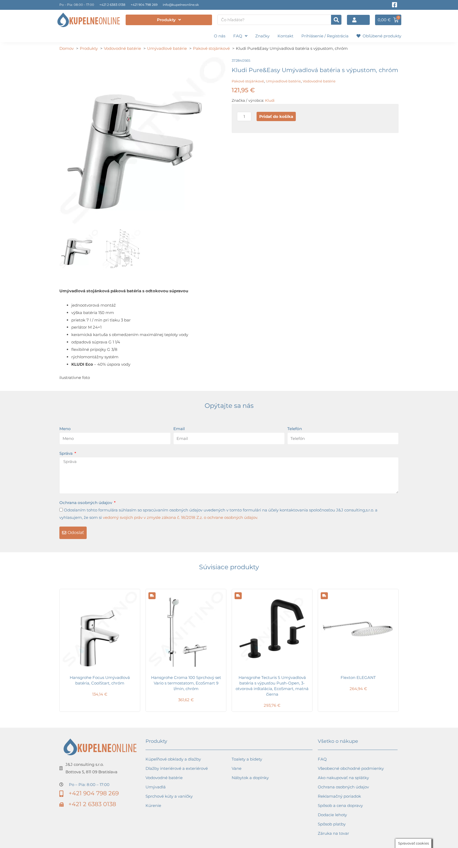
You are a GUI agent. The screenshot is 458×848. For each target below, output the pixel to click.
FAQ (237, 35)
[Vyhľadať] (336, 20)
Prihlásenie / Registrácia (325, 35)
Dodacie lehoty (332, 814)
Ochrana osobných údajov (86, 502)
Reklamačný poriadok (339, 796)
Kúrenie (153, 805)
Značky (262, 35)
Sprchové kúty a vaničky (169, 796)
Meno (65, 428)
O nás (219, 35)
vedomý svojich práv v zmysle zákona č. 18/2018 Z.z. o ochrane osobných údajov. (180, 517)
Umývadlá (156, 786)
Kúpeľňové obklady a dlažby (173, 759)
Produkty (166, 19)
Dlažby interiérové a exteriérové (177, 768)
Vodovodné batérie (319, 81)
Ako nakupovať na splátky (343, 777)
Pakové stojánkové (248, 81)
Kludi (270, 100)
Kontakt (285, 35)
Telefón (294, 428)
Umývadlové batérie (283, 81)
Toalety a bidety (247, 759)
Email (179, 428)
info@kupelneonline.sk (181, 5)
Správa (66, 453)
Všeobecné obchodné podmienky (351, 768)
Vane (236, 768)
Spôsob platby (332, 824)
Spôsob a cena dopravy (340, 805)
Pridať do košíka (276, 116)
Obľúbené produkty (380, 35)
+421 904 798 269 (144, 5)
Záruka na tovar (333, 833)
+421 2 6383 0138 (112, 5)
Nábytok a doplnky (250, 777)
